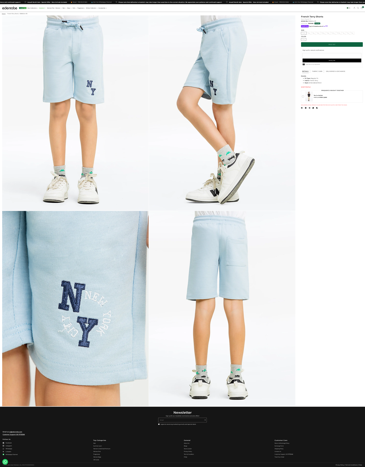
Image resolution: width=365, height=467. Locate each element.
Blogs (185, 446)
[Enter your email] (205, 420)
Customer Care (281, 440)
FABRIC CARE (317, 71)
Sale (94, 443)
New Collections (32, 8)
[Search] (358, 8)
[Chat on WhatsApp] (5, 462)
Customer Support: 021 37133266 (14, 434)
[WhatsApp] (313, 108)
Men (63, 8)
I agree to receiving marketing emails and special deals (178, 424)
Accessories (101, 8)
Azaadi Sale (23, 8)
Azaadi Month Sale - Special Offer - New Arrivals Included (180, 2)
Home (4, 13)
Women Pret (50, 8)
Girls (74, 8)
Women (57, 8)
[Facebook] (302, 108)
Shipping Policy (279, 448)
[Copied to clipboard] (317, 108)
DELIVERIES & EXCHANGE (335, 71)
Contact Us (278, 451)
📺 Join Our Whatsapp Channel (33, 2)
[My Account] (354, 8)
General (187, 440)
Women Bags (97, 457)
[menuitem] (23, 8)
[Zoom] (144, 19)
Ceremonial (42, 8)
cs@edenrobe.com (15, 432)
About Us (186, 443)
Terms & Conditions (351, 465)
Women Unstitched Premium (101, 448)
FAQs (185, 457)
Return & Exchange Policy (282, 443)
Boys (68, 8)
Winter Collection (91, 8)
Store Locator (188, 448)
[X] (306, 108)
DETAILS (305, 71)
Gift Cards (96, 459)
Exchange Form (279, 446)
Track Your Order (279, 457)
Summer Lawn (97, 446)
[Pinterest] (310, 108)
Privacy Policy (188, 451)
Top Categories (99, 440)
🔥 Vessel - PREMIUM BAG (10, 2)
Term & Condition (189, 454)
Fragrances (80, 8)
